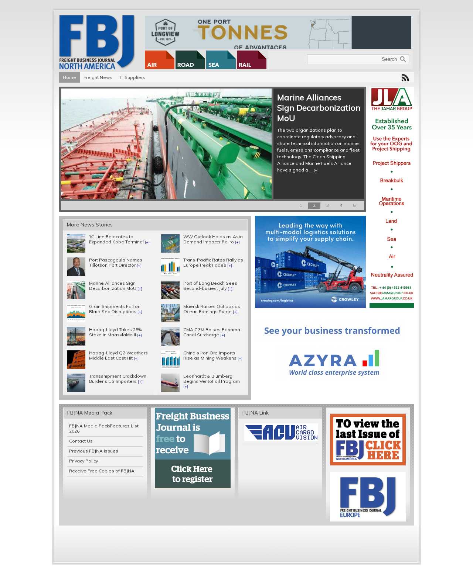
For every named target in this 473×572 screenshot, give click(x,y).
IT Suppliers (132, 77)
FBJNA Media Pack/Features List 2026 (104, 428)
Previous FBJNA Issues (93, 451)
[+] (316, 170)
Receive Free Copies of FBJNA (102, 471)
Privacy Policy (83, 461)
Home (69, 77)
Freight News (98, 77)
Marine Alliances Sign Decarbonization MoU (318, 107)
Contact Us (81, 441)
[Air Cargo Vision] (281, 439)
